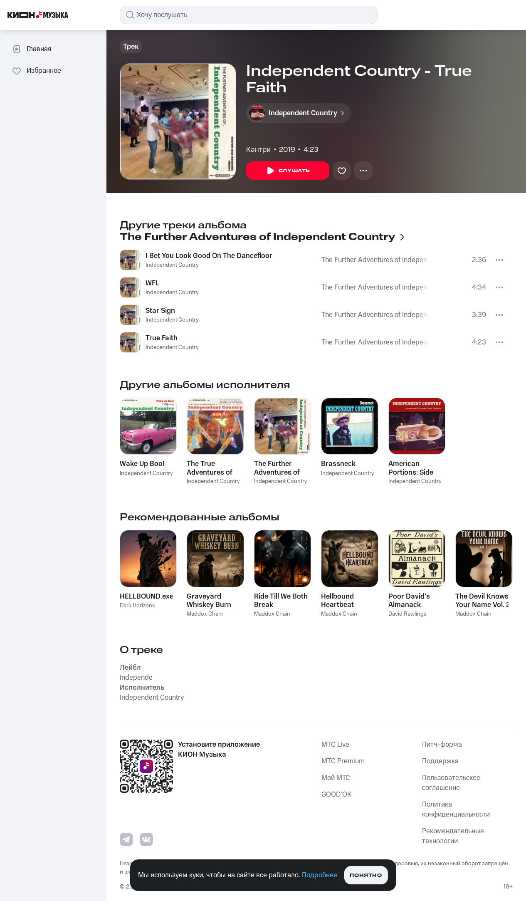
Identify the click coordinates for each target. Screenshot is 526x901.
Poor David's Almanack (409, 600)
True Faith (162, 338)
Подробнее (319, 875)
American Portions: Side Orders (410, 468)
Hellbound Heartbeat (337, 600)
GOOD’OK (336, 795)
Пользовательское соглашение (451, 783)
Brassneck (338, 464)
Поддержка (440, 761)
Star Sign (160, 311)
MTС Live (335, 745)
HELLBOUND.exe (146, 596)
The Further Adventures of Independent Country (375, 260)
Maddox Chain (205, 614)
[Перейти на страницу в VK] (146, 839)
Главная (39, 49)
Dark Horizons (137, 605)
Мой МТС (335, 778)
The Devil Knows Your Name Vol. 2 (482, 600)
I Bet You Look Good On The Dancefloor (209, 256)
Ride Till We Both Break (281, 600)
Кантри (258, 150)
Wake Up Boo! (142, 464)
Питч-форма (442, 745)
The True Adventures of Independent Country (209, 468)
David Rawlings (407, 614)
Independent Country (172, 265)
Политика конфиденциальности (456, 809)
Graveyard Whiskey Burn (209, 600)
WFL (152, 283)
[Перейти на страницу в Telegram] (126, 839)
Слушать (294, 170)
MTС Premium (343, 761)
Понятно (366, 875)
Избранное (44, 71)
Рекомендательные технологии (453, 836)
